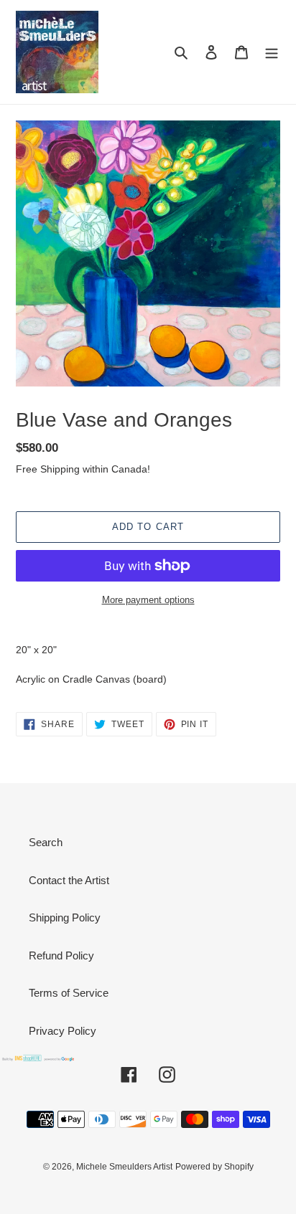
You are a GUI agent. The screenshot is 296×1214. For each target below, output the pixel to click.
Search (46, 842)
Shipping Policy (65, 917)
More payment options (148, 599)
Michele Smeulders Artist (124, 1167)
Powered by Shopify (214, 1167)
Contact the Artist (69, 880)
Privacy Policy (62, 1031)
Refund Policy (61, 955)
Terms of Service (68, 993)
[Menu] (271, 52)
